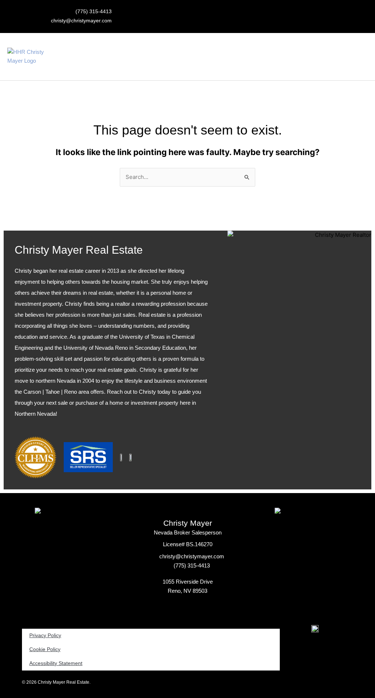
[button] (237, 57)
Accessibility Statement (55, 663)
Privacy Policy (45, 635)
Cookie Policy (44, 649)
